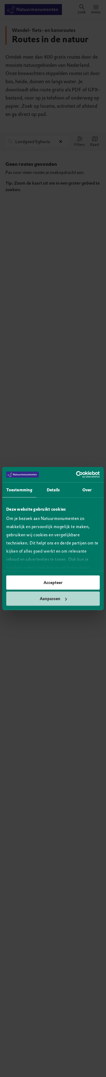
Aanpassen (50, 598)
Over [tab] (87, 489)
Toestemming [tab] (19, 489)
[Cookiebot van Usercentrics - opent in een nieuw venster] (76, 474)
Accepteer (53, 582)
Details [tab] (53, 489)
